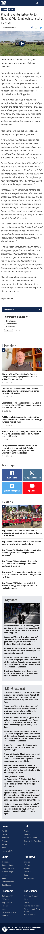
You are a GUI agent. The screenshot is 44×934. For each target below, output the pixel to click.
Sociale (4, 9)
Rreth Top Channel (31, 896)
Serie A (4, 878)
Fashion (27, 868)
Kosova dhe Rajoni (30, 838)
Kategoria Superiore (9, 865)
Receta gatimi (29, 878)
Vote (8, 331)
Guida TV (5, 916)
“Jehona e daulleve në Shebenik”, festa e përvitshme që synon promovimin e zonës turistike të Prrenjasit (20, 392)
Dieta (26, 875)
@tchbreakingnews (12, 490)
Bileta (26, 899)
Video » (8, 502)
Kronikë (4, 834)
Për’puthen (6, 899)
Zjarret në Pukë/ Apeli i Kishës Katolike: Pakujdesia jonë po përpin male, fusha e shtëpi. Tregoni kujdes (19, 378)
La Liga (4, 875)
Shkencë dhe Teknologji (32, 841)
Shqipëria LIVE (7, 903)
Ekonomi (5, 841)
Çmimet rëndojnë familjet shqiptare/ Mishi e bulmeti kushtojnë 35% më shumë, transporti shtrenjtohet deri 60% (21, 407)
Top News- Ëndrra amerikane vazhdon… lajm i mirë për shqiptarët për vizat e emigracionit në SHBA (22, 574)
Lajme (5, 826)
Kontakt (27, 903)
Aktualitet (5, 838)
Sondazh (9, 309)
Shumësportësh (8, 882)
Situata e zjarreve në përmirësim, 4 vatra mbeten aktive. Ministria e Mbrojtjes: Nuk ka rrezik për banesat (22, 650)
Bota (26, 826)
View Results (17, 331)
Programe (7, 890)
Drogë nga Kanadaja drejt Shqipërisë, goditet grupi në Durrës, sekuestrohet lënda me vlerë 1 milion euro (21, 673)
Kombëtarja (6, 862)
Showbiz (27, 862)
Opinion (26, 831)
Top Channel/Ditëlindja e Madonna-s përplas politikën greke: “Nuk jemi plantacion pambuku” (21, 552)
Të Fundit (11, 9)
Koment (27, 834)
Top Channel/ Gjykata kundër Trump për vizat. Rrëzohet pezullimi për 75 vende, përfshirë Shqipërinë (19, 563)
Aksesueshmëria (30, 915)
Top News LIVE (7, 851)
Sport (5, 856)
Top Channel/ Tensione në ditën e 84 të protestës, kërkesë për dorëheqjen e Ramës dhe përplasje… (22, 533)
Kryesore (11, 600)
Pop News (30, 856)
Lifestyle (27, 865)
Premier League (8, 872)
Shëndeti (27, 872)
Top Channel (12, 477)
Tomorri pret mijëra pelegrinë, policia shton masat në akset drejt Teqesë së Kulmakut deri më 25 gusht (21, 435)
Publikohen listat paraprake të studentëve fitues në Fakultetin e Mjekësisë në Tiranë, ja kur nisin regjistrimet (22, 421)
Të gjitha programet (9, 912)
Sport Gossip (6, 885)
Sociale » (9, 345)
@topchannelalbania (32, 477)
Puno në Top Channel (32, 906)
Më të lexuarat (15, 688)
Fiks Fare (5, 906)
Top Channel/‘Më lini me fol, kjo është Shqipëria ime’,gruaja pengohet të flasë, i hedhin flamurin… (20, 585)
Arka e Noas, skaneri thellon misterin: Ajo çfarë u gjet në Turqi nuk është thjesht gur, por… (20, 747)
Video (4, 848)
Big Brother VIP (7, 896)
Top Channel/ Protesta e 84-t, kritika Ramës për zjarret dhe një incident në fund (21, 543)
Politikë (4, 831)
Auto (25, 844)
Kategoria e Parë (8, 868)
